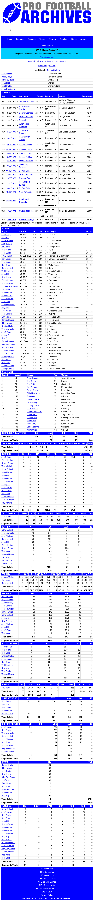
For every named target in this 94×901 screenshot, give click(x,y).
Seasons (31, 39)
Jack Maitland (7, 299)
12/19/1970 (11, 191)
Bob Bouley (32, 402)
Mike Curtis (6, 250)
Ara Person (32, 387)
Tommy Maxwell (8, 305)
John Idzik (5, 83)
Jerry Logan (6, 292)
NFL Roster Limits (47, 885)
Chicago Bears (25, 178)
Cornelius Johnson (9, 286)
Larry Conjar (6, 244)
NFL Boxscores (47, 871)
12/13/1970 (11, 188)
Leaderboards (47, 45)
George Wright (7, 369)
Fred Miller (6, 311)
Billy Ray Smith (8, 344)
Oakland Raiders (26, 101)
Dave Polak (32, 418)
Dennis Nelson (7, 320)
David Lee (5, 289)
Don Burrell (32, 415)
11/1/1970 (11, 160)
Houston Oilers (25, 149)
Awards (83, 39)
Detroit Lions (24, 120)
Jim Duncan (6, 256)
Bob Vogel (6, 360)
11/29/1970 (11, 178)
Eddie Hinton (7, 280)
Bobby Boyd (6, 77)
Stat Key (52, 65)
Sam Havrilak (7, 268)
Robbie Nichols (8, 326)
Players (52, 39)
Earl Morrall (6, 317)
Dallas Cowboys (26, 219)
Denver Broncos (26, 112)
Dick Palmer (32, 408)
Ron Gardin (6, 259)
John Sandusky (8, 89)
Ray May (5, 308)
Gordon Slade (33, 399)
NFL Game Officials (47, 878)
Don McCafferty (53, 70)
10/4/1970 (11, 144)
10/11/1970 (11, 149)
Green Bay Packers (23, 165)
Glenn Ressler (7, 341)
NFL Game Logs (47, 875)
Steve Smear (32, 390)
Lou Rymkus (6, 86)
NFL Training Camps (47, 881)
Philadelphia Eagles (24, 183)
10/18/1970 (11, 153)
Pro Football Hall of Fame (47, 888)
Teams (42, 39)
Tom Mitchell (6, 314)
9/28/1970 (11, 138)
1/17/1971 (11, 219)
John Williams (7, 366)
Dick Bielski (6, 74)
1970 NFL (32, 61)
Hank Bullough (7, 80)
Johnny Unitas (7, 357)
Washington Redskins (24, 125)
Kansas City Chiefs (24, 108)
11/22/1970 (11, 174)
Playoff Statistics (47, 57)
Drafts (73, 39)
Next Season (60, 61)
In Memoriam (47, 868)
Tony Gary (31, 424)
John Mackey (7, 296)
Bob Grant (5, 265)
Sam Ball (5, 238)
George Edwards (34, 412)
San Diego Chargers (23, 131)
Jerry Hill (5, 274)
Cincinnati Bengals (24, 200)
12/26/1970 (11, 200)
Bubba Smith (7, 347)
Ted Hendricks (7, 271)
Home (9, 39)
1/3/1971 (12, 210)
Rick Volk (5, 363)
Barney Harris (33, 405)
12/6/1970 (11, 183)
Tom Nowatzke (7, 329)
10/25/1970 (11, 157)
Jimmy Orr (5, 335)
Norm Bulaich (7, 241)
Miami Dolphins (26, 116)
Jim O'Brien (6, 332)
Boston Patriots (25, 144)
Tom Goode (6, 262)
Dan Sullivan (7, 353)
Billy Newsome (8, 323)
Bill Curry (5, 247)
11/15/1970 (11, 170)
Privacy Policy (47, 895)
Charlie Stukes (7, 350)
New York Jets (25, 153)
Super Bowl (47, 891)
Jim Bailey (6, 235)
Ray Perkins (6, 338)
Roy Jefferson (7, 283)
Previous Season (45, 61)
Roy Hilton (6, 277)
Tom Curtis (6, 253)
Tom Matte (5, 302)
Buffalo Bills (24, 170)
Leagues (20, 39)
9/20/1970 (11, 131)
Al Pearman (32, 430)
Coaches (63, 39)
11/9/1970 (11, 165)
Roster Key (42, 65)
